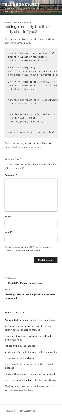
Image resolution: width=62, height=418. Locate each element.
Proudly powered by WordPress (20, 410)
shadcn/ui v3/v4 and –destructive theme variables (31, 352)
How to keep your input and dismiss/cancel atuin (30, 380)
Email (8, 232)
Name (8, 216)
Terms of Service (29, 250)
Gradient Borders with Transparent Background (30, 374)
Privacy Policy (11, 250)
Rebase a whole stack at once (20, 346)
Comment (11, 175)
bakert (28, 22)
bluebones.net (22, 4)
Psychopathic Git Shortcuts (19, 358)
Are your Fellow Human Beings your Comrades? (30, 320)
